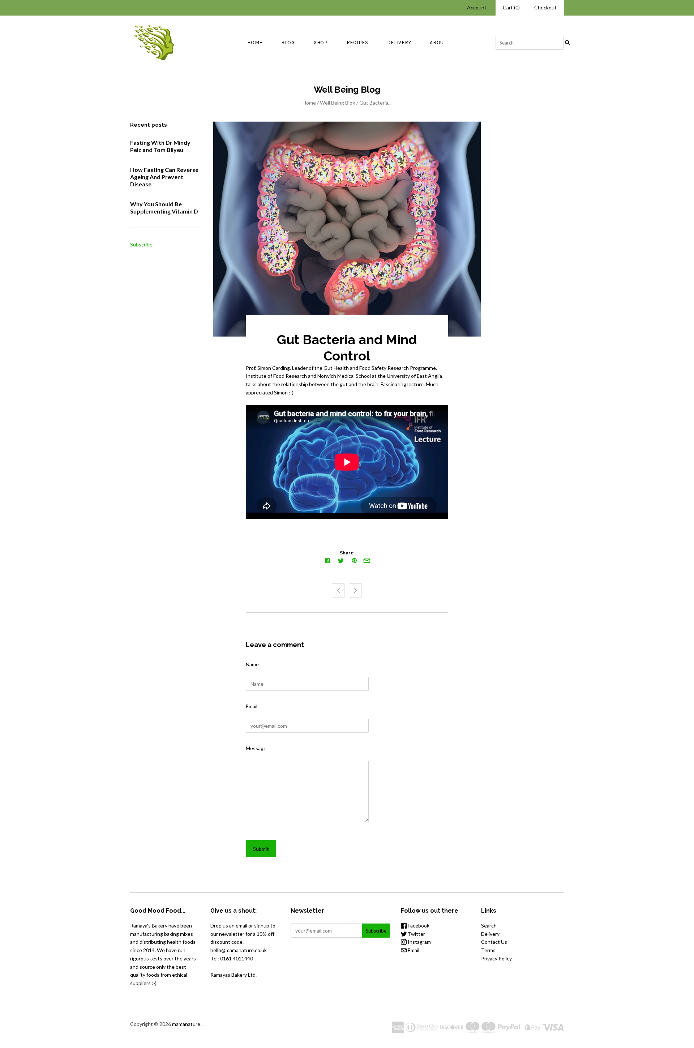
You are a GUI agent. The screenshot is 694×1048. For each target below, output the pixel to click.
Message (256, 748)
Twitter (416, 934)
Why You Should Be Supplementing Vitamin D (164, 207)
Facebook (418, 925)
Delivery (399, 42)
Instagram (419, 942)
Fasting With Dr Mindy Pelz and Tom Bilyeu (160, 146)
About (438, 42)
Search (489, 925)
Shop (321, 42)
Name (252, 664)
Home (254, 42)
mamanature (186, 1024)
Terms (488, 950)
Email (251, 706)
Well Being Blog (337, 103)
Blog (288, 42)
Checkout (545, 7)
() (511, 7)
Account (477, 7)
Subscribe (141, 244)
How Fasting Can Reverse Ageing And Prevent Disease (164, 176)
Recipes (357, 42)
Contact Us (494, 942)
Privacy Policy (496, 958)
